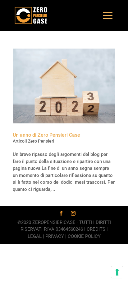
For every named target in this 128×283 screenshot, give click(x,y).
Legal (35, 236)
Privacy (54, 236)
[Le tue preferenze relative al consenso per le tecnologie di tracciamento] (117, 272)
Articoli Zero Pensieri (33, 141)
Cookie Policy (84, 236)
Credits (96, 229)
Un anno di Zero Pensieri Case (46, 135)
